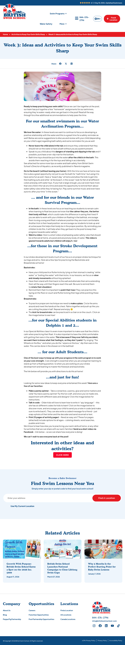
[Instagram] (94, 626)
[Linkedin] (106, 626)
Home (5, 34)
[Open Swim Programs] (66, 13)
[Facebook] (100, 626)
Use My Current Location (22, 506)
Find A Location (106, 498)
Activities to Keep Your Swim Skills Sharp (28, 34)
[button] (60, 64)
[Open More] (66, 24)
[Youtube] (112, 626)
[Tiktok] (118, 626)
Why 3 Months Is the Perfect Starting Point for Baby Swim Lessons (102, 566)
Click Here (62, 455)
